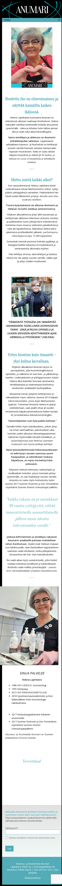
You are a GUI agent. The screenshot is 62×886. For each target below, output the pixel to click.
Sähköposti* (11, 828)
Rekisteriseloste (32, 877)
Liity (9, 848)
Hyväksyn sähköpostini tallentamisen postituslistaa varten (31, 838)
